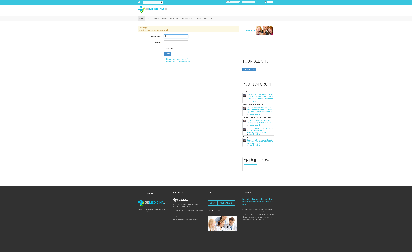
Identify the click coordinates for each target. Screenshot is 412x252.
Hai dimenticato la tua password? (177, 59)
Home (141, 18)
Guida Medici (226, 203)
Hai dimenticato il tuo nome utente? (178, 62)
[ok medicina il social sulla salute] (154, 9)
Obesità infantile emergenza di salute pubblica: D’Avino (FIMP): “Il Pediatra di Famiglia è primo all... (260, 141)
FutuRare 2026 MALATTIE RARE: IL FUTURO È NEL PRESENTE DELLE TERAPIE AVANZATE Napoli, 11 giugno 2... (260, 130)
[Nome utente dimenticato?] (239, 2)
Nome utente (156, 36)
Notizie (156, 18)
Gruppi (149, 18)
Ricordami (169, 48)
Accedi (167, 54)
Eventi (164, 18)
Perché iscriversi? (188, 18)
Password (156, 42)
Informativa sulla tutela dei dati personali (256, 199)
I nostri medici (174, 18)
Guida (199, 18)
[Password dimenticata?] (256, 2)
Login (270, 2)
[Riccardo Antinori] (244, 95)
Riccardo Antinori (254, 102)
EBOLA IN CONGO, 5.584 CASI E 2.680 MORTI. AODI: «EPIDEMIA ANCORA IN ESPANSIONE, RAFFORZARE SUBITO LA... (259, 110)
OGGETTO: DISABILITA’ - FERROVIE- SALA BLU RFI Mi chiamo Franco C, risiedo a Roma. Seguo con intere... (259, 122)
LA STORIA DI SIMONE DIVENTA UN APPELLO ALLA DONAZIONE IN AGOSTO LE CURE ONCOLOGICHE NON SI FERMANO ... (260, 97)
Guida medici (208, 18)
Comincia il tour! (249, 69)
